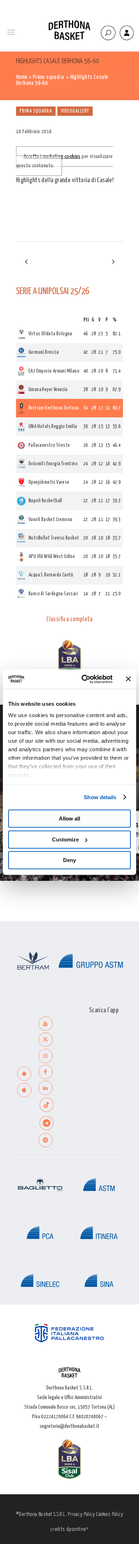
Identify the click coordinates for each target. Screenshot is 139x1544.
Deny (69, 860)
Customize (65, 839)
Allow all (69, 819)
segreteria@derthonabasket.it (69, 1426)
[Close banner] (128, 679)
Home (22, 77)
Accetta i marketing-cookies (52, 156)
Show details (100, 797)
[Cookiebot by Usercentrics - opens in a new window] (84, 679)
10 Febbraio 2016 (34, 131)
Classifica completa (69, 619)
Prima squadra (48, 77)
